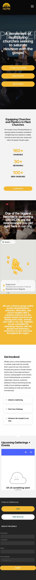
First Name (3, 533)
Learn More (18, 188)
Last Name (3, 539)
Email (2, 548)
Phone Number (5, 556)
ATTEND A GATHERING (18, 68)
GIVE (18, 509)
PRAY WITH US (18, 517)
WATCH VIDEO (18, 84)
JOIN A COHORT (18, 76)
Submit (18, 568)
